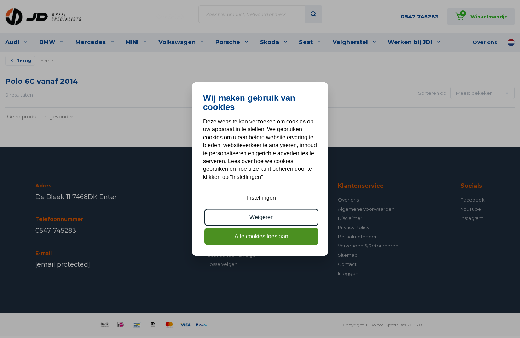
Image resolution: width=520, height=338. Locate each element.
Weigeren (261, 217)
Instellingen (261, 198)
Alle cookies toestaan (261, 236)
